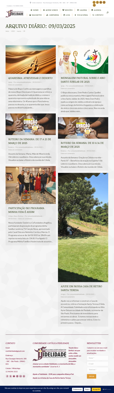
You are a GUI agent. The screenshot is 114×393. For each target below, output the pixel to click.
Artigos (10, 216)
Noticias (20, 216)
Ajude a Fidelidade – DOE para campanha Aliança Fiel (53, 374)
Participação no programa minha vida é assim (26, 210)
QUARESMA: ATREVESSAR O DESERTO (30, 78)
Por (22, 82)
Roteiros (11, 147)
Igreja (10, 82)
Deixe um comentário (15, 85)
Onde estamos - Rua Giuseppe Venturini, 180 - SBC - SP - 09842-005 (54, 3)
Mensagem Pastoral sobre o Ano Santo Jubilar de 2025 (83, 79)
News (15, 216)
